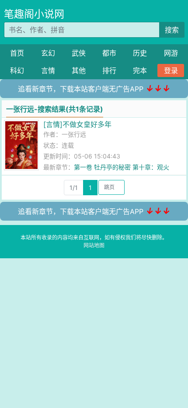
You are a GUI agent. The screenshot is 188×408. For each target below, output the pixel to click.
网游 (171, 53)
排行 (109, 70)
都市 (109, 53)
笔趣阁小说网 (34, 14)
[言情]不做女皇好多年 (77, 124)
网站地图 (94, 245)
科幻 (17, 70)
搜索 (172, 29)
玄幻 (48, 53)
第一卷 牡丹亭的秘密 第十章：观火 (121, 167)
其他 (79, 70)
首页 (17, 53)
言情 (48, 70)
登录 (171, 70)
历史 (140, 53)
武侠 (79, 53)
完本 (140, 70)
